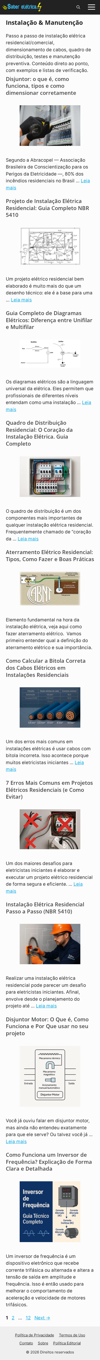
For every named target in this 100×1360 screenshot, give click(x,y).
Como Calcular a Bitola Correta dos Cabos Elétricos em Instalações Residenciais (46, 667)
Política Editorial (67, 1343)
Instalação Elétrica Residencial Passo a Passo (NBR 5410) (45, 908)
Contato (26, 1343)
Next (42, 1318)
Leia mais (21, 300)
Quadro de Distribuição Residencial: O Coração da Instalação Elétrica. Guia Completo (39, 433)
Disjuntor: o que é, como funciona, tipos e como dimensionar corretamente (41, 85)
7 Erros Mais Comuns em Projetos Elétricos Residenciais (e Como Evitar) (49, 789)
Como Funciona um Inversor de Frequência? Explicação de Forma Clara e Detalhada (49, 1161)
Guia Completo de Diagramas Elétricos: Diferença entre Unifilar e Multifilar (49, 319)
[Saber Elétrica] (22, 7)
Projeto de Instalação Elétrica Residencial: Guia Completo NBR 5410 (47, 207)
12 (28, 1318)
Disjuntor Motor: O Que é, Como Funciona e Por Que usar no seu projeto (47, 1026)
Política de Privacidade (34, 1335)
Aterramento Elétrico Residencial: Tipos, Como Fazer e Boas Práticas (50, 555)
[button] (78, 7)
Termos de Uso (72, 1335)
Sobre (43, 1343)
